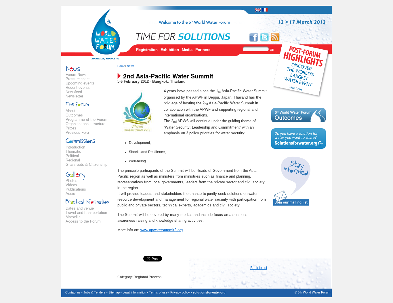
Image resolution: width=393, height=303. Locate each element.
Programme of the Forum (86, 119)
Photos (71, 180)
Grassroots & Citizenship (86, 164)
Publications (76, 189)
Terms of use (158, 292)
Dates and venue (80, 208)
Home (121, 65)
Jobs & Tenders (94, 292)
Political (72, 156)
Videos (71, 185)
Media (187, 50)
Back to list (258, 268)
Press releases (78, 79)
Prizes (71, 128)
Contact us (73, 292)
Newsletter (74, 96)
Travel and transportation (86, 212)
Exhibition (170, 50)
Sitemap (114, 292)
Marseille (73, 217)
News (130, 65)
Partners (202, 50)
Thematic (73, 151)
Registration (147, 50)
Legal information (134, 292)
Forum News (76, 74)
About (70, 111)
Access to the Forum (83, 221)
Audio (70, 193)
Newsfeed (74, 92)
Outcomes (74, 115)
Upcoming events (80, 83)
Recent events (78, 87)
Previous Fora (77, 132)
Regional (73, 160)
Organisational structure (85, 124)
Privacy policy (180, 292)
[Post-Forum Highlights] (301, 69)
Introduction (75, 147)
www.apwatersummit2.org (161, 230)
